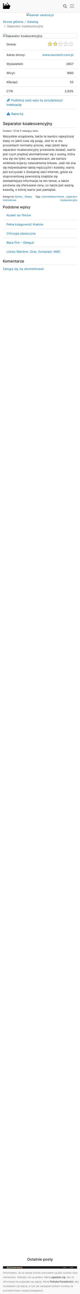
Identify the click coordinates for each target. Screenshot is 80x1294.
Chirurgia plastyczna (21, 233)
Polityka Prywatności (61, 1281)
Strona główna (13, 22)
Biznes (19, 196)
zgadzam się (58, 1277)
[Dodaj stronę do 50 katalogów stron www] (40, 14)
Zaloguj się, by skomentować (23, 269)
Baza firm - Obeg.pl (20, 242)
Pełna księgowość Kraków (25, 224)
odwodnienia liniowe (53, 196)
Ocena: (11, 44)
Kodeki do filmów (19, 215)
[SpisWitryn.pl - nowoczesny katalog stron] (6, 6)
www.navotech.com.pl (57, 55)
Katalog (32, 22)
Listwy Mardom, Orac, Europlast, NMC (33, 251)
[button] (65, 6)
